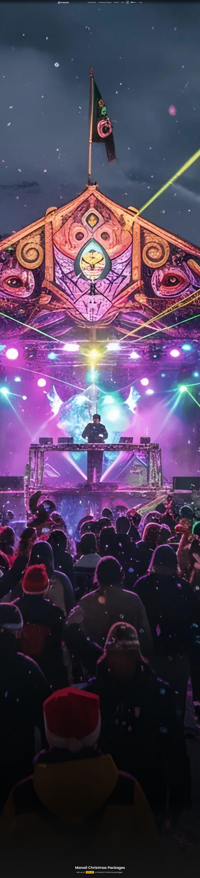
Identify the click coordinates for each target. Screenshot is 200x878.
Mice (122, 2)
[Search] (127, 2)
